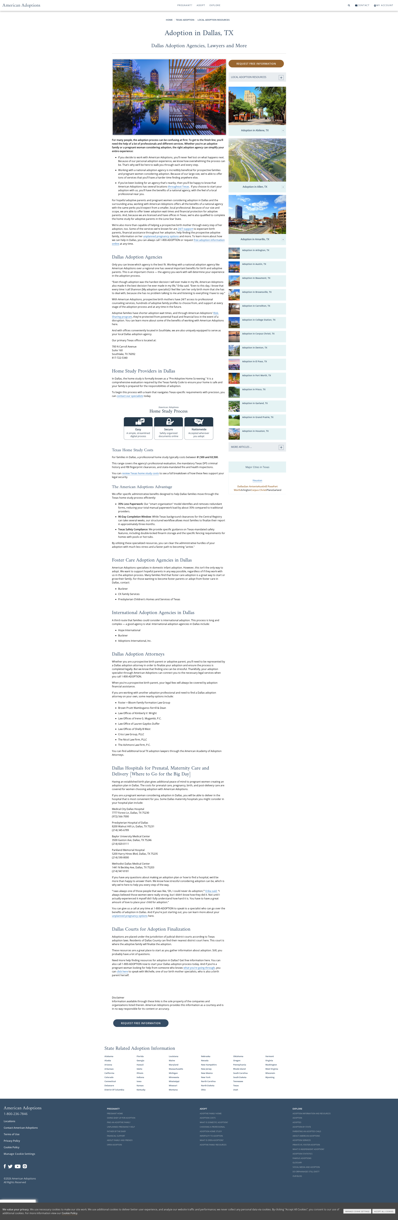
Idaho (139, 1068)
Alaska (107, 1060)
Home (169, 19)
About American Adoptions (306, 1136)
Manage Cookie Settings (19, 1154)
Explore (215, 5)
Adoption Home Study (211, 1131)
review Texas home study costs (140, 473)
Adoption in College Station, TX (258, 319)
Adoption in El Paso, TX (254, 361)
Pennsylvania (239, 1064)
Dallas (240, 486)
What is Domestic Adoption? (214, 1122)
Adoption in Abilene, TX (255, 130)
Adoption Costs (208, 1118)
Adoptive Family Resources (213, 1144)
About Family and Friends (120, 1140)
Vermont (269, 1056)
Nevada (204, 1060)
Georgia (140, 1060)
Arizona (108, 1064)
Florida (140, 1056)
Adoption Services (302, 1140)
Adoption (297, 1118)
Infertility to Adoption (211, 1136)
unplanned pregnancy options (161, 236)
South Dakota (239, 1077)
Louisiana (173, 1056)
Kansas (140, 1085)
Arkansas (108, 1068)
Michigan (173, 1073)
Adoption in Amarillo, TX (255, 239)
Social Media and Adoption (306, 1167)
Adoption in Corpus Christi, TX (258, 333)
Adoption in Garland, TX (255, 403)
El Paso (269, 486)
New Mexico (207, 1073)
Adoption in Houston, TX (255, 431)
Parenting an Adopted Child (307, 1131)
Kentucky (141, 1089)
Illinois (140, 1073)
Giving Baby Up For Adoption (121, 1118)
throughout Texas (178, 186)
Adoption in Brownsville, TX (257, 291)
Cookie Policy (11, 1147)
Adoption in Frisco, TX (254, 389)
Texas (236, 1085)
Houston (257, 480)
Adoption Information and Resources (312, 1113)
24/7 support (185, 229)
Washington (271, 1064)
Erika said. (211, 891)
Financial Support (116, 1136)
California (109, 1073)
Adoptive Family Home (211, 1113)
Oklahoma (238, 1056)
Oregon (236, 1060)
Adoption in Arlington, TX (255, 250)
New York (205, 1077)
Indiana (140, 1077)
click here (122, 971)
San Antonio (251, 486)
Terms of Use (11, 1134)
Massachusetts (176, 1068)
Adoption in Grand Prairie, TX (257, 417)
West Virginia (271, 1068)
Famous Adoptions (302, 1158)
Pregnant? (184, 5)
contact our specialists (130, 396)
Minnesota (174, 1077)
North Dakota (207, 1085)
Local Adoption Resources (214, 19)
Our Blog (297, 1176)
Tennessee (238, 1081)
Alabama (108, 1056)
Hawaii (140, 1064)
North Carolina (208, 1081)
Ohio (203, 1089)
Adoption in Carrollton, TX (256, 305)
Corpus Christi (259, 490)
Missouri (173, 1085)
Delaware (109, 1085)
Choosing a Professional (212, 1127)
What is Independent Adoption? (308, 1149)
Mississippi (174, 1081)
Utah (235, 1089)
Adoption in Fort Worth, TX (256, 375)
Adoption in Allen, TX (255, 186)
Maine (172, 1060)
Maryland (173, 1064)
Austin (261, 486)
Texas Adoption (185, 19)
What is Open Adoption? (211, 1140)
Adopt (201, 5)
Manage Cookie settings (357, 1211)
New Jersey (206, 1068)
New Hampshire (209, 1064)
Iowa (139, 1081)
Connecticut (110, 1081)
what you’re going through (199, 967)
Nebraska (205, 1056)
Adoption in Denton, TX (254, 347)
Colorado (108, 1077)
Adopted (297, 1122)
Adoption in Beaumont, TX (256, 277)
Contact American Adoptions (21, 1127)
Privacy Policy (12, 1140)
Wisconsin (270, 1073)
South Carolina (240, 1073)
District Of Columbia (114, 1089)
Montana (173, 1089)
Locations (9, 1121)
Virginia (269, 1060)
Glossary (297, 1162)
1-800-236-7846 (16, 1114)
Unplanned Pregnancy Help (121, 1127)
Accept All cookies (383, 1211)
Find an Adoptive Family (118, 1122)
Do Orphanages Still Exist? (306, 1171)
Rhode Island (239, 1068)
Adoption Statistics (302, 1153)
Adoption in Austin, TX (254, 264)
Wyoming (269, 1077)
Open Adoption (114, 1144)
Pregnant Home (115, 1113)
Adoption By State (302, 1127)
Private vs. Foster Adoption (306, 1144)
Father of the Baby (116, 1131)
